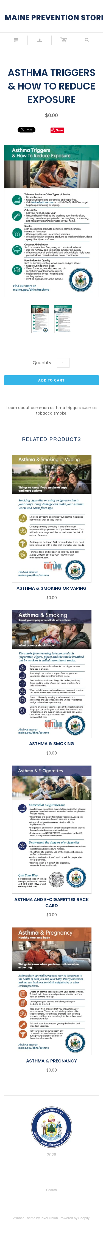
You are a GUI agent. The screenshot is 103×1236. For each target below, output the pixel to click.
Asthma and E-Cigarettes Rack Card (51, 902)
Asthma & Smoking (51, 743)
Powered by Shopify (74, 1217)
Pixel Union (49, 1217)
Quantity (42, 362)
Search (51, 1189)
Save (59, 130)
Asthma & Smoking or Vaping (51, 588)
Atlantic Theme (24, 1217)
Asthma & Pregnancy (51, 1061)
